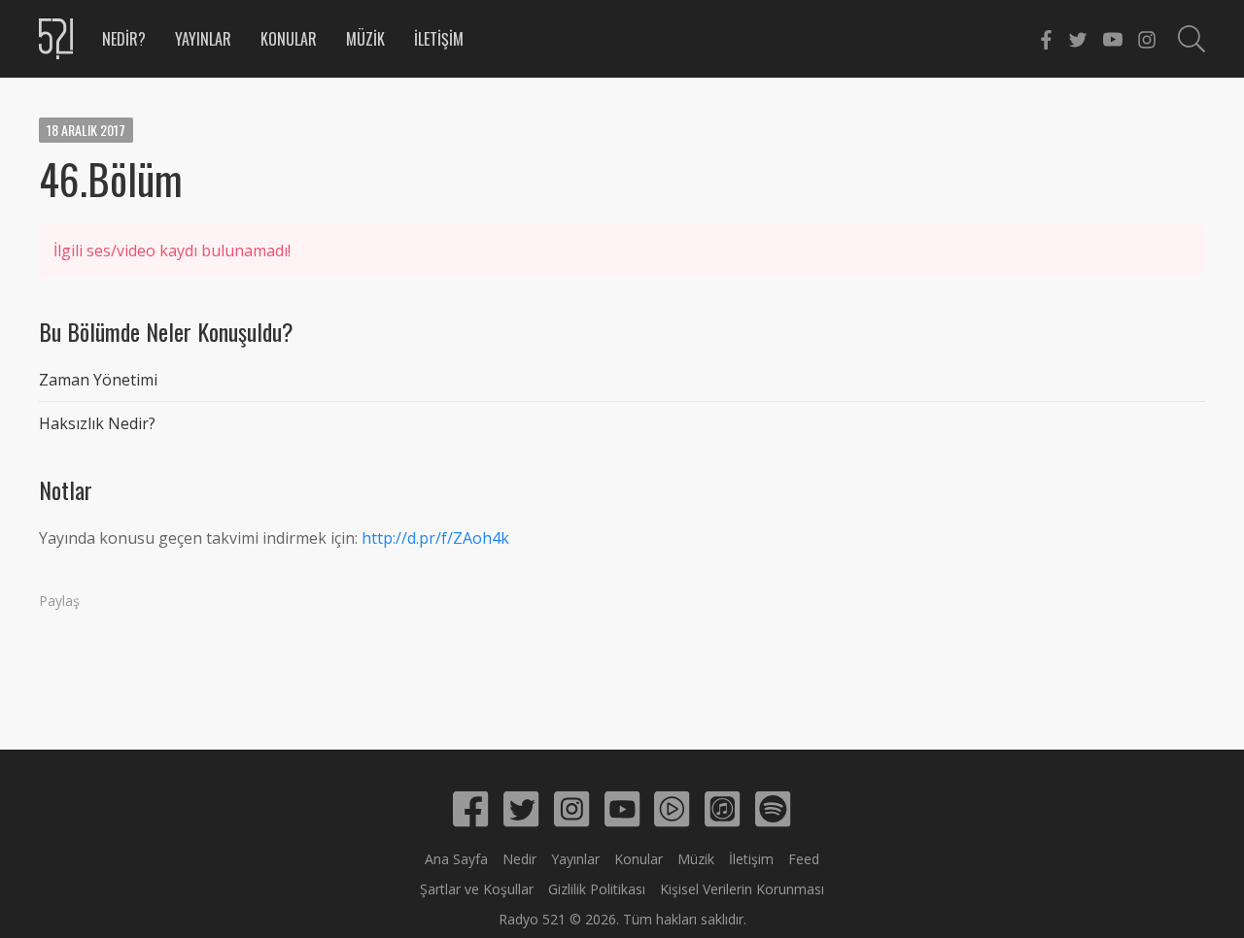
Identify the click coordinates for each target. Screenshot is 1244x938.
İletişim (439, 38)
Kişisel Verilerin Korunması (742, 889)
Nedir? (124, 38)
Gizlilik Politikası (596, 889)
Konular (288, 38)
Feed (803, 859)
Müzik (365, 38)
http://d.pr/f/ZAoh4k (435, 538)
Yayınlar (203, 38)
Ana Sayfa (456, 859)
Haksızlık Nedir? (97, 423)
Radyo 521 (532, 919)
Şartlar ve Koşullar (477, 889)
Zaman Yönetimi (98, 379)
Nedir (519, 859)
